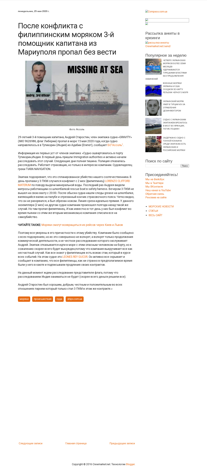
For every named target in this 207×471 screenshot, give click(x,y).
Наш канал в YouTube (158, 190)
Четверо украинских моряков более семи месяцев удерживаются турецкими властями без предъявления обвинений (166, 69)
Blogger (130, 464)
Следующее (26, 443)
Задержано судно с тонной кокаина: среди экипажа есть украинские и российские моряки (174, 143)
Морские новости (161, 206)
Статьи (153, 210)
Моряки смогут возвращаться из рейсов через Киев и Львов (82, 225)
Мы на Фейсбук (154, 179)
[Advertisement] (77, 329)
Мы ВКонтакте (154, 186)
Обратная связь (154, 193)
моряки (24, 299)
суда (59, 299)
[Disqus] (77, 397)
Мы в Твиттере (154, 183)
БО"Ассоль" (115, 145)
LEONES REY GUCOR (74, 256)
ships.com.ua (74, 299)
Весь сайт (155, 215)
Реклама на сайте (156, 197)
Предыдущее (117, 443)
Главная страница (76, 443)
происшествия (42, 299)
